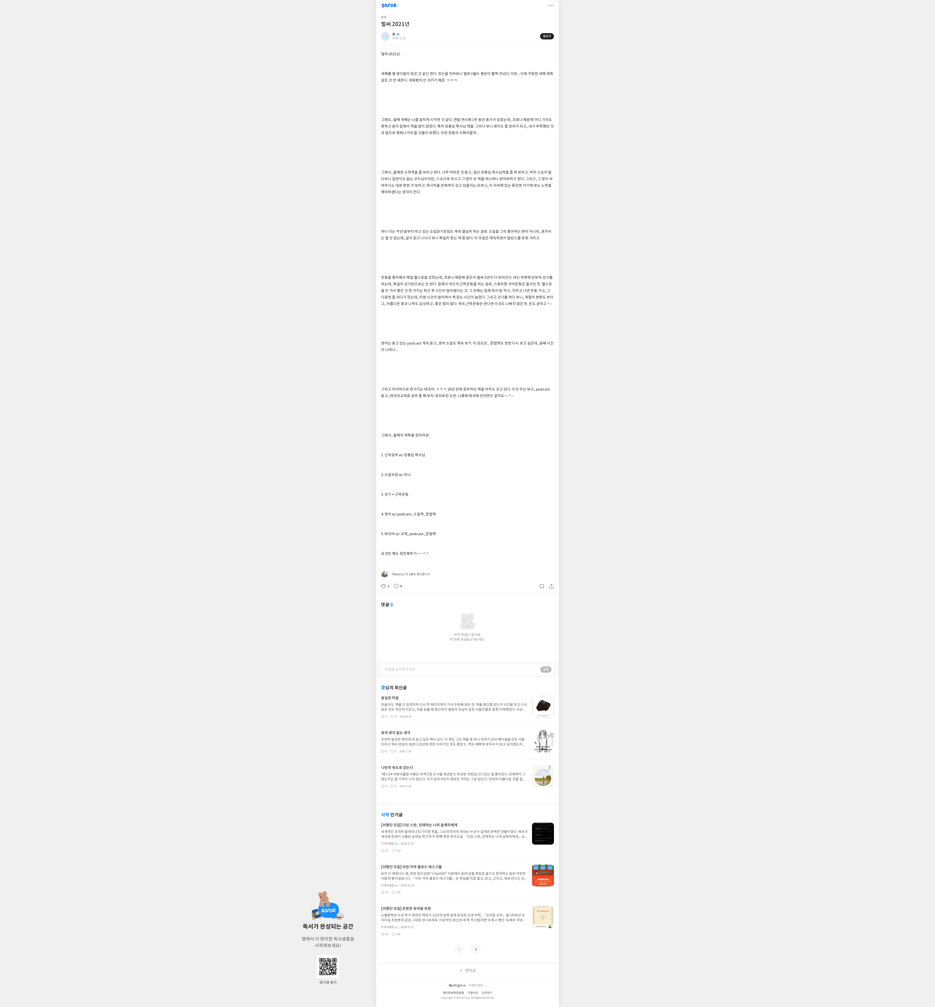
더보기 (551, 5)
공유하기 (551, 586)
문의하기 (487, 993)
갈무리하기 (541, 586)
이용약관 (473, 993)
